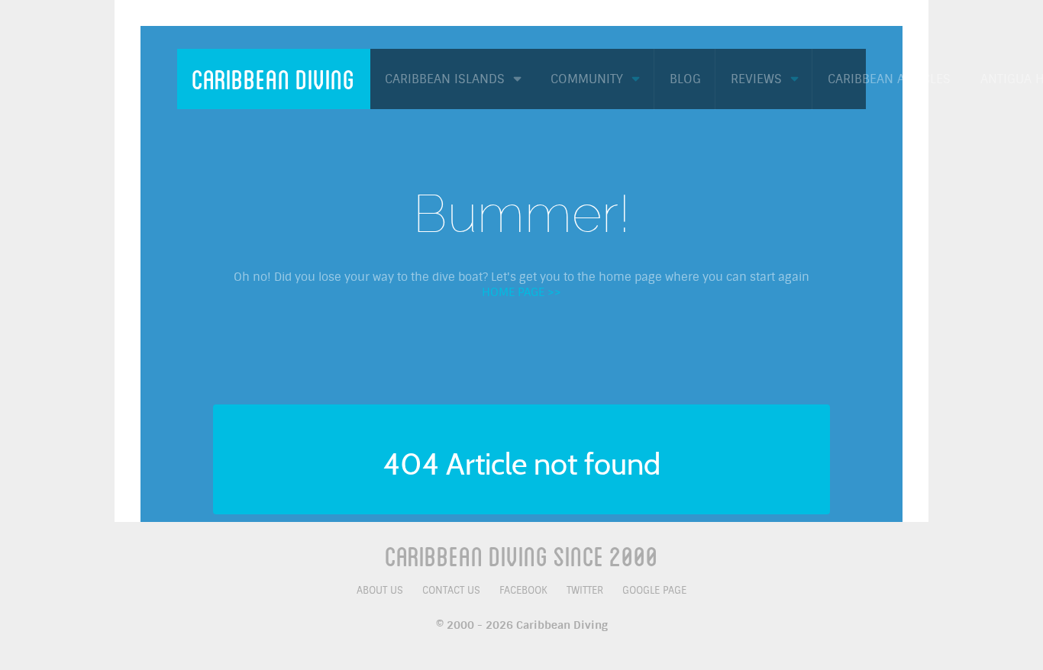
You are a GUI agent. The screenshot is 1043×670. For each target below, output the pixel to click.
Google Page (654, 590)
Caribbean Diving (273, 79)
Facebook (523, 590)
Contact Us (451, 590)
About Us (380, 590)
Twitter (585, 590)
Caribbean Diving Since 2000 (521, 556)
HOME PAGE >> (521, 292)
